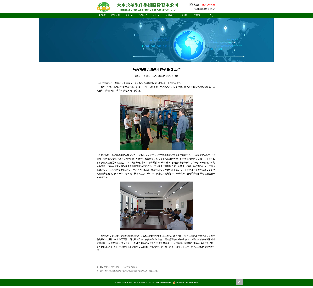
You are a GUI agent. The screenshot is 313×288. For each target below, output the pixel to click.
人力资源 (183, 15)
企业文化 (156, 15)
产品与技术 (143, 15)
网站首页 (102, 15)
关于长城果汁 (116, 15)
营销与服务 (170, 15)
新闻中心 (129, 15)
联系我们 (197, 15)
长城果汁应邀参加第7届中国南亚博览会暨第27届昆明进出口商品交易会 (130, 271)
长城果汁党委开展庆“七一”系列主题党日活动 (120, 267)
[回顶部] (239, 282)
